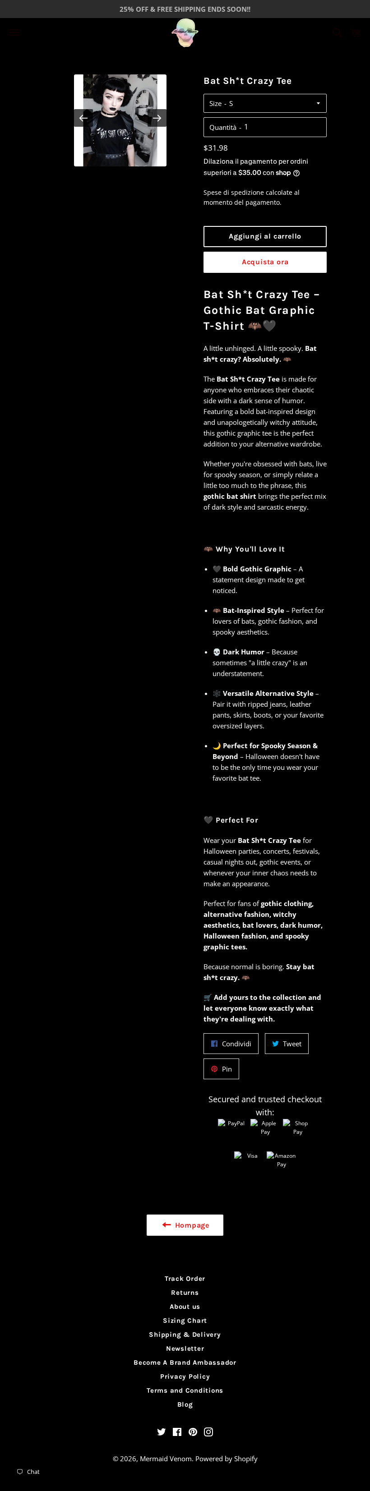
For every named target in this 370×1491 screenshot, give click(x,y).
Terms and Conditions (185, 1390)
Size (215, 103)
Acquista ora (265, 262)
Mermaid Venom (166, 1458)
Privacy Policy (185, 1376)
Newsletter (185, 1348)
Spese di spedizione (234, 192)
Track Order (185, 1279)
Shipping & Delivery (185, 1334)
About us (185, 1306)
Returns (185, 1293)
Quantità (222, 127)
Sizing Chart (185, 1320)
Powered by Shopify (226, 1458)
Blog (185, 1404)
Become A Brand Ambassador (185, 1362)
